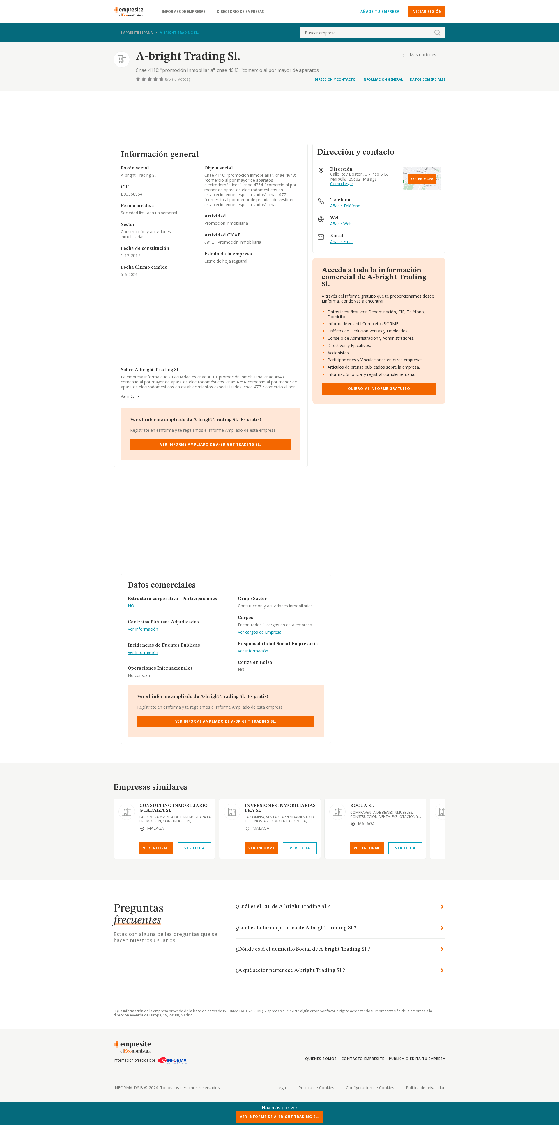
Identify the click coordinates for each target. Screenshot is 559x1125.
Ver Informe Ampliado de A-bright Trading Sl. (210, 444)
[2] (144, 79)
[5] (162, 79)
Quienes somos (321, 1058)
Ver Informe (156, 847)
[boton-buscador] (437, 32)
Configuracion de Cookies (370, 1087)
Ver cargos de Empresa (260, 632)
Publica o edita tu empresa (417, 1058)
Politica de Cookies (316, 1087)
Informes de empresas (183, 12)
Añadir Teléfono (345, 206)
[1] (138, 79)
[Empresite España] (131, 11)
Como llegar (341, 183)
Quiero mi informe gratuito (379, 388)
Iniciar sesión (426, 11)
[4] (156, 79)
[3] (150, 79)
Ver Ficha (194, 847)
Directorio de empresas (240, 12)
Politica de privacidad (425, 1087)
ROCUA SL (362, 806)
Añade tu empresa (379, 11)
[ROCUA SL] (337, 812)
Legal (282, 1087)
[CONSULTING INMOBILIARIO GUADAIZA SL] (126, 812)
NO (131, 606)
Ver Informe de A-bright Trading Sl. (279, 1116)
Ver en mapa (422, 179)
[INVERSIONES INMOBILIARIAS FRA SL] (232, 812)
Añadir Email (341, 241)
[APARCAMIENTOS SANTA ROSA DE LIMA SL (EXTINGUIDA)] (443, 812)
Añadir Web (341, 224)
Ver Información (143, 629)
